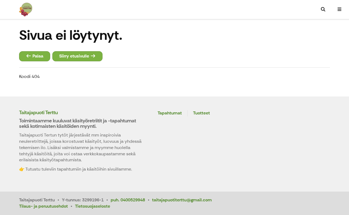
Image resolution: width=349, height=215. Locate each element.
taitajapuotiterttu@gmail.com (182, 200)
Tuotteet (201, 113)
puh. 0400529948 (128, 200)
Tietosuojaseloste (92, 206)
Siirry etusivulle (74, 56)
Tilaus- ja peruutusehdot (43, 206)
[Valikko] (339, 9)
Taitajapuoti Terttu (38, 112)
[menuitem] (323, 9)
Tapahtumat (170, 113)
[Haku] (323, 9)
